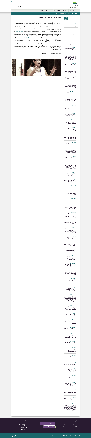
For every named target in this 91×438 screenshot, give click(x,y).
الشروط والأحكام (77, 435)
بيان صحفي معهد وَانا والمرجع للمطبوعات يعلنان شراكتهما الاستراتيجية (70, 322)
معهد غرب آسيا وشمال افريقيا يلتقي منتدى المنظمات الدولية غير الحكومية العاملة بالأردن (70, 308)
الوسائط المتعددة (73, 31)
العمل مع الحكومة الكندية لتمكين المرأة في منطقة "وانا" (70, 138)
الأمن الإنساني (71, 10)
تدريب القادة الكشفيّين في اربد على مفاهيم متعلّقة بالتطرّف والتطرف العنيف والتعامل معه (70, 289)
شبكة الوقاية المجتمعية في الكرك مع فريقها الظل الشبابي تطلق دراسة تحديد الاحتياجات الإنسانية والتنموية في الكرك (70, 58)
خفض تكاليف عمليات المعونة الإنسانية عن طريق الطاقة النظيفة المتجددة (70, 79)
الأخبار (46, 10)
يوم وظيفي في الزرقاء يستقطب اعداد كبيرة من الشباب (70, 144)
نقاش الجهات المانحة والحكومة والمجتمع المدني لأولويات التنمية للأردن (70, 100)
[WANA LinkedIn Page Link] (17, 435)
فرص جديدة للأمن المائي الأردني (70, 364)
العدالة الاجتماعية (57, 10)
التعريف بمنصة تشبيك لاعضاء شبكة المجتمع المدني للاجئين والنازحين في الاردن (70, 265)
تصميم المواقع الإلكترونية (75, 430)
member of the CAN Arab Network (25, 37)
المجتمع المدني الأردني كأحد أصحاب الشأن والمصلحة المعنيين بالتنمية (70, 86)
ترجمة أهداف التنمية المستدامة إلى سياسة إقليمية (70, 399)
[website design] (74, 429)
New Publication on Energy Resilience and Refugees (70, 238)
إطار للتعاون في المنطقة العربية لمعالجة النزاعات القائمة (70, 181)
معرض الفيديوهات (72, 35)
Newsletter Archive (73, 28)
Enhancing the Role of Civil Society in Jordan (70, 377)
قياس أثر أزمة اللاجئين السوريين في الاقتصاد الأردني (70, 245)
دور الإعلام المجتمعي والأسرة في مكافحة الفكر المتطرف (70, 174)
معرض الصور (73, 34)
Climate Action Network (19, 31)
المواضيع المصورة (72, 37)
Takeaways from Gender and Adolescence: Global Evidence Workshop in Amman (70, 201)
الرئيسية (76, 13)
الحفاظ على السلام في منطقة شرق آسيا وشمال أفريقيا (70, 72)
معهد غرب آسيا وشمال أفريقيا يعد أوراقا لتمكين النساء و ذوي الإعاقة (70, 273)
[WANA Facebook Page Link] (12, 435)
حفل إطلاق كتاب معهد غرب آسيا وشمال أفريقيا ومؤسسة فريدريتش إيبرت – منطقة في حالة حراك (70, 230)
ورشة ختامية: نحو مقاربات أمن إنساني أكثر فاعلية (70, 93)
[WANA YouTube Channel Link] (21, 435)
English (12, 1)
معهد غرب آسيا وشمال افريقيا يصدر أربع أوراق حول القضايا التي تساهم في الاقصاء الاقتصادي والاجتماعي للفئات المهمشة (70, 167)
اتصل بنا (41, 10)
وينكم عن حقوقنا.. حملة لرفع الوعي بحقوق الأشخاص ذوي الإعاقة (71, 357)
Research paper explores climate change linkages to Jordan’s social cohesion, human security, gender (71, 281)
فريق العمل (64, 427)
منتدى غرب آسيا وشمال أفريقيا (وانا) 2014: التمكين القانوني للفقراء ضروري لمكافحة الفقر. (70, 336)
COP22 (37, 39)
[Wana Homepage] (75, 7)
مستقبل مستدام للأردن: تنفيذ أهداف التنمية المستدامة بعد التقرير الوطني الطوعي (70, 151)
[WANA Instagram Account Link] (19, 435)
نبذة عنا (77, 10)
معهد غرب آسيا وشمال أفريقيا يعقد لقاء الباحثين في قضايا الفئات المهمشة (70, 370)
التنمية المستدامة (64, 10)
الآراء (75, 23)
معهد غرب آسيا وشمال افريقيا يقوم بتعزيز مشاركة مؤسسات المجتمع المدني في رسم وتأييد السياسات (70, 215)
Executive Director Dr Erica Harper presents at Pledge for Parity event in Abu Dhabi (70, 49)
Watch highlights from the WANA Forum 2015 (71, 251)
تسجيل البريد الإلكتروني (49, 426)
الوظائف (64, 429)
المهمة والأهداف (63, 426)
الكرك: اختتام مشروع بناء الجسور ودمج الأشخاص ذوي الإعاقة (70, 115)
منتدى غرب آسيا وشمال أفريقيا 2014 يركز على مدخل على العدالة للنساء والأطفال (70, 122)
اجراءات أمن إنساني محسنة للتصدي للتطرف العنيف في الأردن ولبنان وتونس (70, 392)
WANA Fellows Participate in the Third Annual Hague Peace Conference (70, 158)
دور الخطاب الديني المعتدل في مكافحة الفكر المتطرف (70, 208)
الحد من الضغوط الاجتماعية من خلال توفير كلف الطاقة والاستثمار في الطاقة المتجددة (70, 258)
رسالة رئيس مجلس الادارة (63, 423)
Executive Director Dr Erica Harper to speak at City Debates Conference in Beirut (70, 108)
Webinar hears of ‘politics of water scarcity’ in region (70, 187)
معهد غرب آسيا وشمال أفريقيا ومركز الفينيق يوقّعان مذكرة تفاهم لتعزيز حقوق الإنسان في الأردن (70, 130)
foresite (77, 429)
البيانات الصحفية (70, 13)
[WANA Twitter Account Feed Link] (15, 435)
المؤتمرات (50, 10)
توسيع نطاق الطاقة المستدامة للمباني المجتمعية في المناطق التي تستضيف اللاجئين (70, 350)
